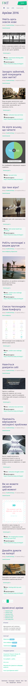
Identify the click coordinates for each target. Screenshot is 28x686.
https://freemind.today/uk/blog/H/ (13, 63)
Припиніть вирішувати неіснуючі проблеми (14, 421)
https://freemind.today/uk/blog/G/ (13, 119)
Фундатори (13, 682)
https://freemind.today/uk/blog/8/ (13, 593)
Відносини (14, 251)
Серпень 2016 (9, 614)
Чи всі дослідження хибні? (10, 670)
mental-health (15, 229)
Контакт (19, 682)
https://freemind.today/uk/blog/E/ (13, 235)
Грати (22, 3)
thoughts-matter (19, 472)
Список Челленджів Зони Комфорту (14, 308)
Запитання (4, 680)
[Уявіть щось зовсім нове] (14, 38)
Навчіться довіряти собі (10, 366)
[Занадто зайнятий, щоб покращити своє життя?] (14, 93)
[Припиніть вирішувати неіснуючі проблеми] (14, 444)
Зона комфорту (6, 251)
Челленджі (12, 680)
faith (10, 229)
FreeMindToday (10, 25)
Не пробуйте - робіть (9, 659)
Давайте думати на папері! (11, 552)
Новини (18, 680)
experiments (12, 57)
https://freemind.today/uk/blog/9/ (13, 542)
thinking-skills (19, 57)
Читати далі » (7, 53)
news (5, 352)
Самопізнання (6, 28)
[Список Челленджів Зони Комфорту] (14, 329)
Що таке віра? (10, 187)
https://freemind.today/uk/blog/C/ (13, 356)
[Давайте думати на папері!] (14, 569)
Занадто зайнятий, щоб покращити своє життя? (13, 74)
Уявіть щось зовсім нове (9, 21)
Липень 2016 (8, 612)
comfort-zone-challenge (15, 292)
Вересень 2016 (9, 616)
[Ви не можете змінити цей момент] (14, 511)
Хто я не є (6, 662)
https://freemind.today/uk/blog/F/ (13, 179)
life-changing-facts (14, 536)
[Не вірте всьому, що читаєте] (14, 152)
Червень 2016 (9, 611)
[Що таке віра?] (14, 207)
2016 (13, 8)
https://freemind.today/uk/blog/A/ (13, 476)
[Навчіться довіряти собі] (14, 383)
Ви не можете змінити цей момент (10, 486)
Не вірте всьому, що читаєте (12, 128)
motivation (12, 115)
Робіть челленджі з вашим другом (13, 244)
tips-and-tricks (8, 59)
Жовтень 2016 (9, 617)
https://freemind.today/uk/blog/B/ (13, 411)
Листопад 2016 (9, 619)
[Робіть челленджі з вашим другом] (14, 267)
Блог (8, 8)
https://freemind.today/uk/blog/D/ (13, 298)
